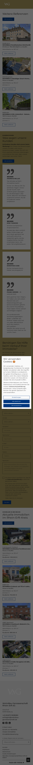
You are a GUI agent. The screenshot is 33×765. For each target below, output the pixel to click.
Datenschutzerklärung (17, 386)
